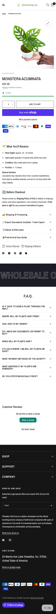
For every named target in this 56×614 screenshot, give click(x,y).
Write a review (28, 420)
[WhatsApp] (21, 253)
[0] (52, 5)
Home (4, 13)
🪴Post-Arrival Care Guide (14, 237)
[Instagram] (12, 540)
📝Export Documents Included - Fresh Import (23, 222)
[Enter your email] (51, 505)
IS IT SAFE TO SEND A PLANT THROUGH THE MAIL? (23, 307)
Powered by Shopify (37, 598)
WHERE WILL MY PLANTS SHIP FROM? (20, 316)
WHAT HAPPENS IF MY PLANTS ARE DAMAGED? (19, 367)
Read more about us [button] (10, 533)
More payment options (28, 119)
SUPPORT (8, 466)
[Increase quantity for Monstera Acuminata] (12, 104)
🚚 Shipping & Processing (14, 214)
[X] (9, 253)
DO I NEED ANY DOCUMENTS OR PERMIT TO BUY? (23, 332)
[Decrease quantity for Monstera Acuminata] (4, 104)
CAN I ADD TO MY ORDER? (14, 323)
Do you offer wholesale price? (20, 376)
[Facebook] (4, 253)
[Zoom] (48, 23)
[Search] (47, 5)
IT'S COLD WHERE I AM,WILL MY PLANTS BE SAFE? (23, 350)
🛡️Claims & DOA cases (13, 229)
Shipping (5, 87)
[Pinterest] (15, 253)
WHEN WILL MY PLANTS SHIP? (17, 341)
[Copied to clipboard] (26, 253)
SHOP (5, 456)
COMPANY (8, 477)
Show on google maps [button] (11, 567)
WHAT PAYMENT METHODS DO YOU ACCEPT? (24, 358)
